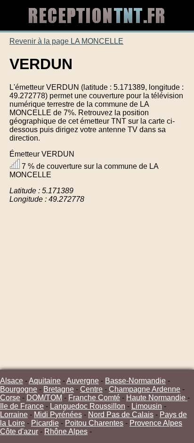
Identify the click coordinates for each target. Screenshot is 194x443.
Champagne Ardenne (144, 389)
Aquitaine (45, 381)
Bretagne (58, 389)
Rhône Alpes (66, 431)
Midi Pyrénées (58, 415)
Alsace (11, 381)
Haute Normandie (156, 398)
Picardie (45, 423)
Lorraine (14, 415)
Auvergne (82, 381)
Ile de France (22, 406)
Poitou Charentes (94, 423)
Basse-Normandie (135, 381)
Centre (91, 389)
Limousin (146, 406)
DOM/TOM (44, 398)
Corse (10, 398)
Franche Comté (94, 398)
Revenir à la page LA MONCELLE (66, 41)
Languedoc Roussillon (87, 406)
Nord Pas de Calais (121, 415)
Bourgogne (18, 389)
